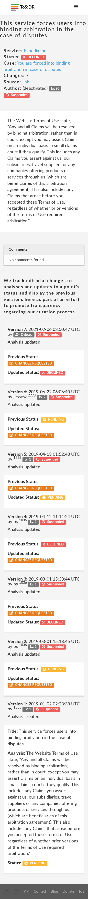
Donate (68, 891)
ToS (81, 891)
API (27, 891)
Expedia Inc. (35, 51)
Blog (54, 891)
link (25, 82)
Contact (40, 891)
